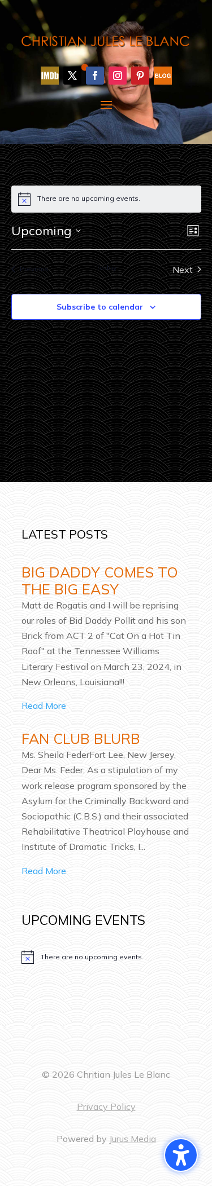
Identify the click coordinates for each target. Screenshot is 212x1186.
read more (43, 705)
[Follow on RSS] (163, 76)
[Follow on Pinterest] (140, 76)
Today (106, 267)
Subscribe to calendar (100, 307)
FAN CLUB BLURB (80, 738)
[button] (181, 1155)
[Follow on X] (72, 76)
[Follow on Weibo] (50, 76)
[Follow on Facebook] (95, 76)
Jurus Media (132, 1138)
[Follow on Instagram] (118, 76)
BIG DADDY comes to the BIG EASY (99, 580)
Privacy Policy (106, 1106)
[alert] (106, 957)
